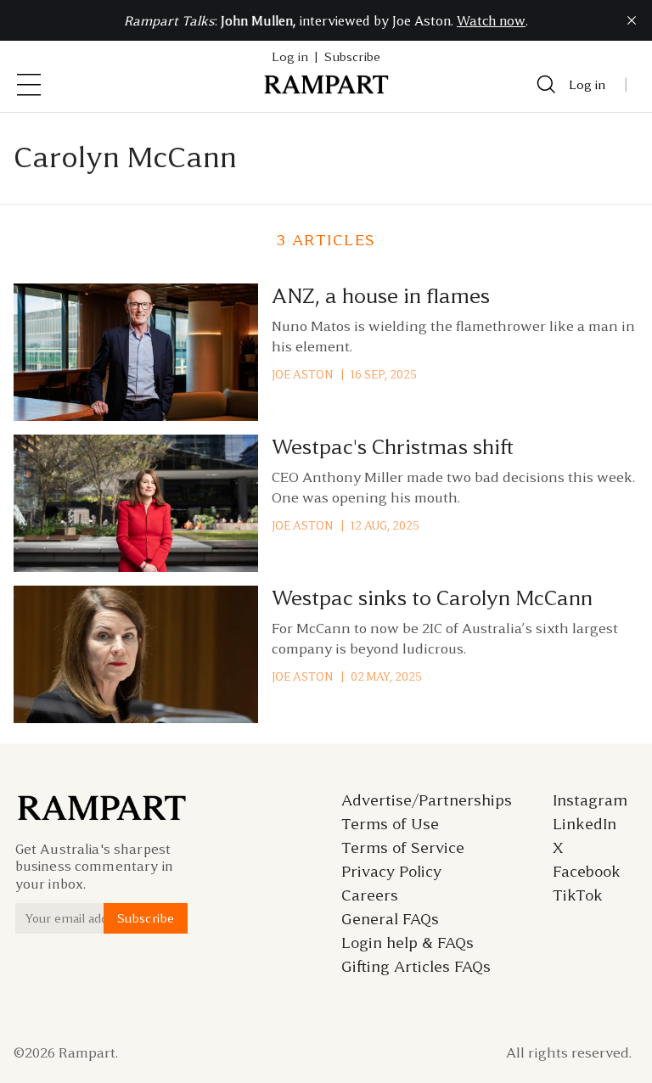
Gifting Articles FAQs (416, 966)
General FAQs (390, 919)
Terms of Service (402, 848)
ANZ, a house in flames (381, 296)
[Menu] (29, 85)
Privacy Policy (391, 871)
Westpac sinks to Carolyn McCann (432, 598)
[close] (631, 20)
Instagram (590, 800)
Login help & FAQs (407, 943)
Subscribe (352, 57)
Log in (587, 85)
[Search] (547, 85)
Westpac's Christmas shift (393, 447)
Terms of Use (390, 824)
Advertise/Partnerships (426, 800)
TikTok (578, 895)
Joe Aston (302, 374)
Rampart (87, 1052)
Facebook (587, 871)
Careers (369, 895)
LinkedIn (584, 824)
